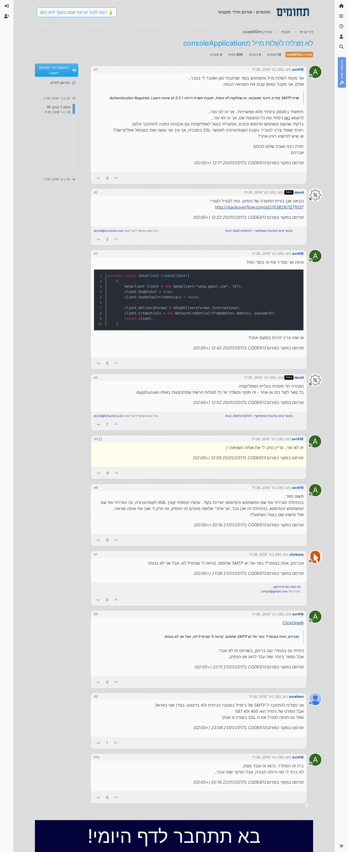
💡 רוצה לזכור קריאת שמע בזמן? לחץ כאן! (76, 12)
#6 (96, 488)
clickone (296, 554)
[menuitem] (6, 6)
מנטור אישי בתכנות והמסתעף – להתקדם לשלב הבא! (258, 231)
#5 (96, 439)
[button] (341, 846)
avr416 (298, 69)
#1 (95, 69)
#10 (96, 757)
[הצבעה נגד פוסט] (98, 178)
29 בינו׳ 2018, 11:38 (267, 69)
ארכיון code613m (299, 54)
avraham (296, 696)
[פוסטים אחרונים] (341, 26)
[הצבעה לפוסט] (116, 178)
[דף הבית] (341, 6)
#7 (96, 554)
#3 (96, 253)
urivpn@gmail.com (274, 591)
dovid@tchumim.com (109, 231)
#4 (96, 377)
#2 (96, 192)
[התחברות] (6, 6)
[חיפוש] (341, 47)
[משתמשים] (341, 37)
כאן (287, 117)
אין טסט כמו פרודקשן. (287, 587)
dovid (299, 192)
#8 (96, 614)
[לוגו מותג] (292, 12)
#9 (96, 696)
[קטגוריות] (341, 16)
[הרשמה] (6, 16)
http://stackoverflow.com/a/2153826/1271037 (259, 207)
